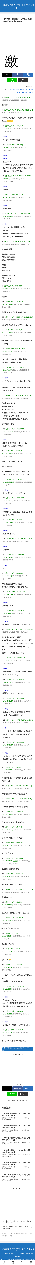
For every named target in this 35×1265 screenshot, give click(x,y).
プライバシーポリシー (26, 1253)
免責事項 (17, 1256)
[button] (23, 80)
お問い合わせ (9, 1253)
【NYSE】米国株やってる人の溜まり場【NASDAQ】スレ (17, 1049)
